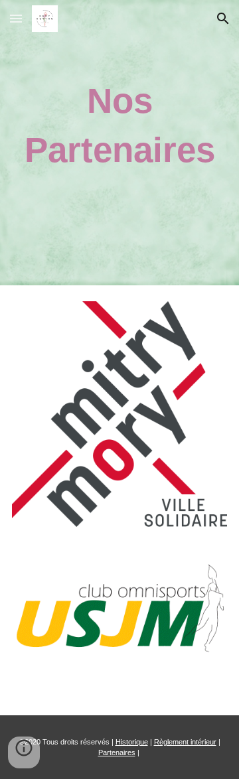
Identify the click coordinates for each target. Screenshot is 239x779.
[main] (119, 125)
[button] (16, 18)
